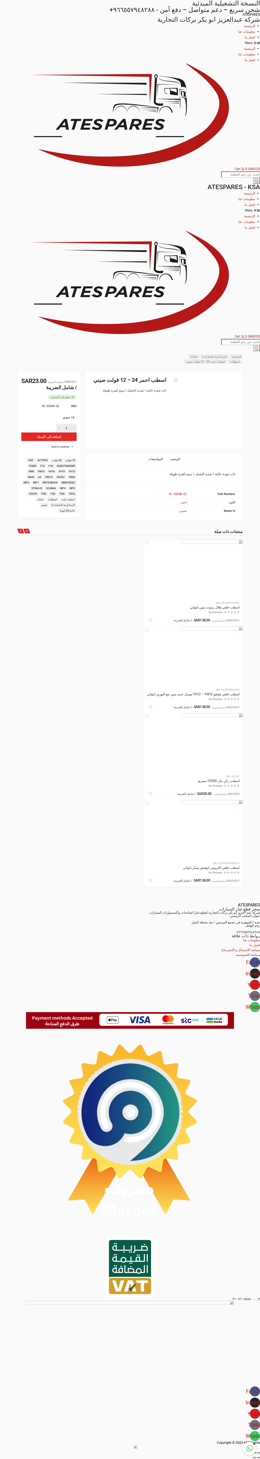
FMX (31, 471)
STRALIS (36, 488)
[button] (130, 43)
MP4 (62, 488)
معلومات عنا (246, 31)
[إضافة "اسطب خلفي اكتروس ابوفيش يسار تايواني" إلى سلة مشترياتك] (150, 880)
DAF (30, 460)
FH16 (52, 471)
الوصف (175, 459)
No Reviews (215, 612)
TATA (72, 493)
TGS (52, 493)
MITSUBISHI (50, 482)
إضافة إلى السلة (49, 437)
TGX (43, 493)
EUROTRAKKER (66, 465)
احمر (184, 502)
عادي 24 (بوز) (67, 510)
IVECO (49, 477)
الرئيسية (249, 26)
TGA (62, 493)
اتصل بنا (250, 37)
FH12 (72, 471)
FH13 (62, 471)
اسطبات (235, 361)
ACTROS (42, 460)
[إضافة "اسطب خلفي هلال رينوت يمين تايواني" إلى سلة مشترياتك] (150, 620)
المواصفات (155, 459)
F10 (51, 465)
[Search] (256, 181)
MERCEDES (68, 482)
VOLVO (33, 493)
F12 (42, 465)
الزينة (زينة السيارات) (214, 356)
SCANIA (51, 488)
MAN (31, 477)
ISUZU (61, 477)
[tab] (175, 459)
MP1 (36, 482)
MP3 (72, 488)
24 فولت (56, 460)
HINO (72, 477)
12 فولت (70, 460)
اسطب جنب (68, 499)
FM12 (41, 471)
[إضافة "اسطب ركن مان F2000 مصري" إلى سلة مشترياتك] (150, 793)
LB (39, 477)
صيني (44, 504)
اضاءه (193, 356)
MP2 (26, 482)
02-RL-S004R (178, 494)
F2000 (32, 465)
